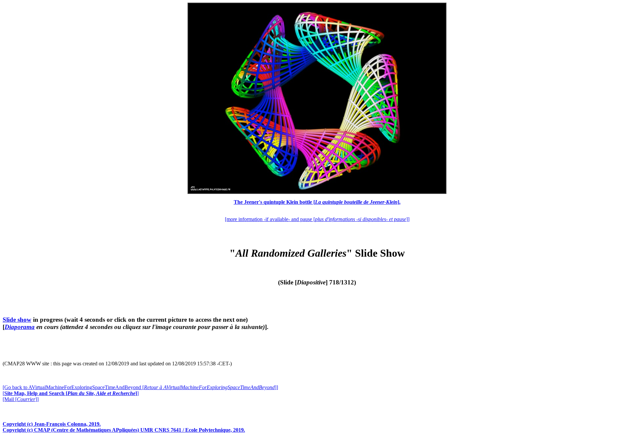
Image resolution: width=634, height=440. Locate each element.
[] (71, 393)
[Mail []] (21, 399)
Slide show (17, 319)
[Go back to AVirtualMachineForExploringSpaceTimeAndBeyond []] (140, 387)
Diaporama (20, 326)
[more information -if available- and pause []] (317, 219)
